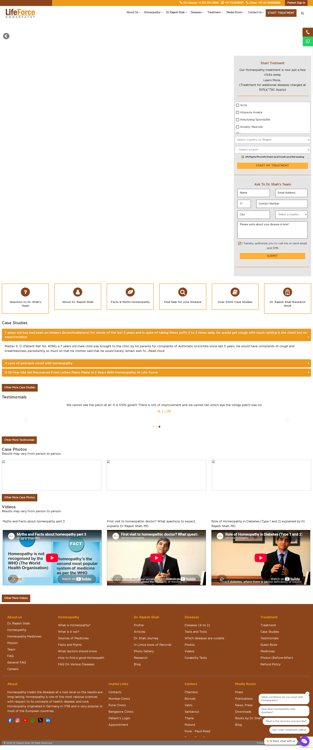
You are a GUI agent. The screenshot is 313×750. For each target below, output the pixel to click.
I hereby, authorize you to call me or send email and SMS (274, 246)
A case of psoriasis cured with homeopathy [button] (38, 363)
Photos (190, 626)
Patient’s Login (119, 699)
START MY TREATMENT (272, 165)
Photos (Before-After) (276, 639)
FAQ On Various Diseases (76, 645)
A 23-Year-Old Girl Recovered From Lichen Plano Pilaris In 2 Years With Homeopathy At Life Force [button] (81, 372)
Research (140, 639)
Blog (137, 645)
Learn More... (272, 80)
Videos (189, 632)
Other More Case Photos (19, 479)
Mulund (190, 706)
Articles (139, 613)
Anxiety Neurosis (251, 127)
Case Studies (269, 613)
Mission (12, 624)
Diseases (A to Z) (197, 606)
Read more (157, 351)
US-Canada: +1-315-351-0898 (201, 3)
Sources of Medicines (73, 619)
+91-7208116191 (234, 3)
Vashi (188, 686)
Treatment (268, 606)
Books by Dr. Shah (248, 699)
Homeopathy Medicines (24, 617)
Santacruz (192, 693)
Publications (244, 680)
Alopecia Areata (251, 112)
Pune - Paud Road (197, 712)
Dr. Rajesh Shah (18, 604)
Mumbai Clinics (119, 680)
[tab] (156, 335)
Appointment (118, 706)
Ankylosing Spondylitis (255, 119)
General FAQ (16, 643)
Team (11, 630)
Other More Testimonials (19, 421)
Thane (189, 699)
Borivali (190, 680)
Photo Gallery (144, 632)
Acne (243, 105)
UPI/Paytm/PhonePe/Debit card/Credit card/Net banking (274, 157)
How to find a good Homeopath (81, 639)
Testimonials (269, 619)
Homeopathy (16, 611)
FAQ (10, 637)
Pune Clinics (117, 686)
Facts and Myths (70, 626)
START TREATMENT (281, 13)
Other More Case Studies (19, 387)
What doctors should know (77, 632)
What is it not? (68, 613)
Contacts (114, 673)
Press (239, 673)
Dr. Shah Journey (146, 619)
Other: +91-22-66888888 (265, 3)
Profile (139, 606)
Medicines (267, 632)
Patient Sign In (296, 3)
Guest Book (268, 626)
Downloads (243, 693)
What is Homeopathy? (74, 606)
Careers (12, 650)
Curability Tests (196, 639)
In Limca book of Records (152, 626)
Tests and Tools (196, 613)
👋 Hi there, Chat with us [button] (280, 741)
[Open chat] (304, 741)
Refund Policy (270, 645)
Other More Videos (16, 579)
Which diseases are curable (204, 619)
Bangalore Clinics (120, 693)
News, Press (244, 686)
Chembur (191, 673)
